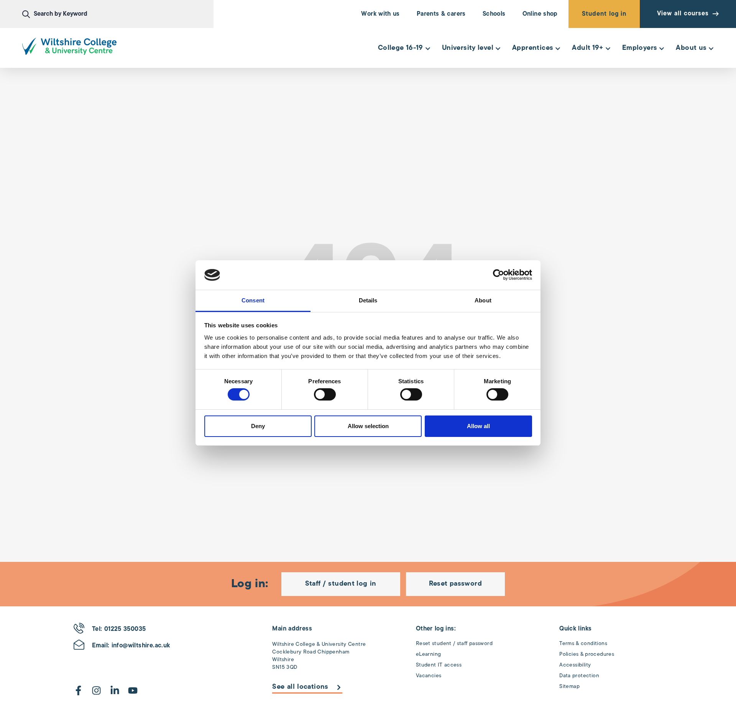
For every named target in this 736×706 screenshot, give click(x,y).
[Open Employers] (661, 48)
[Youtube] (133, 690)
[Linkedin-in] (115, 690)
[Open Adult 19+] (608, 48)
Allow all (478, 426)
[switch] (325, 394)
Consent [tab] (253, 300)
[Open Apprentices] (557, 48)
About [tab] (483, 300)
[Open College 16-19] (427, 48)
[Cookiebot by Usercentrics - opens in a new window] (498, 275)
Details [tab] (368, 300)
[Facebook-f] (78, 690)
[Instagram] (96, 690)
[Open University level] (498, 48)
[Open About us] (711, 48)
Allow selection (368, 426)
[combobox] (118, 14)
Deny (258, 426)
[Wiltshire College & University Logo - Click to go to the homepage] (69, 46)
